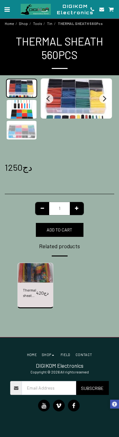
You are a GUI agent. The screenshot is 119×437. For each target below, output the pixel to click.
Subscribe (92, 388)
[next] (104, 98)
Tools (37, 24)
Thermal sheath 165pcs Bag (29, 293)
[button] (7, 9)
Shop (23, 24)
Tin (49, 24)
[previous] (48, 98)
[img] (35, 273)
